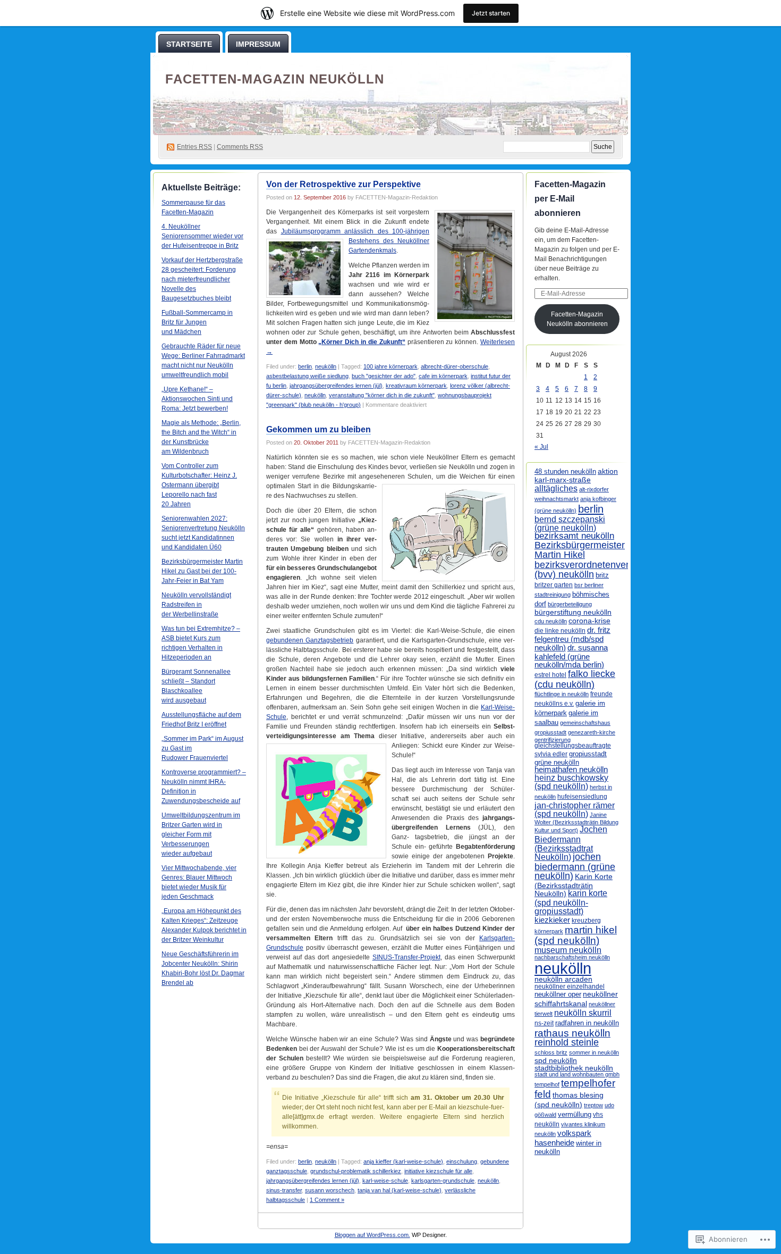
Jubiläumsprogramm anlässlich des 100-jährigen (355, 231)
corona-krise (589, 620)
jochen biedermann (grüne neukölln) (574, 866)
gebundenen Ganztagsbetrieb (309, 640)
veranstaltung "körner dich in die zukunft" (382, 395)
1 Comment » (327, 1200)
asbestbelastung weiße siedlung (307, 376)
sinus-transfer (284, 1190)
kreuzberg (586, 920)
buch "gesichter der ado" (383, 376)
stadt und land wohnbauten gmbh (576, 1074)
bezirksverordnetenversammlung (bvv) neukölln (603, 569)
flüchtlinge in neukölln (561, 694)
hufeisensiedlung (582, 796)
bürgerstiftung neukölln (573, 612)
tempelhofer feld (574, 1088)
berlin (305, 366)
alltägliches (556, 488)
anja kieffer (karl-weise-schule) (403, 1161)
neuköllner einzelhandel (569, 986)
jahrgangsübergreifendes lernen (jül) (336, 385)
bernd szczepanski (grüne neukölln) (569, 523)
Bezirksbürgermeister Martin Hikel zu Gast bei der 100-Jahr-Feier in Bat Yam (202, 571)
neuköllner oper (557, 994)
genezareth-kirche (591, 732)
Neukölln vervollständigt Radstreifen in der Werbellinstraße (196, 604)
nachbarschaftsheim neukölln (572, 957)
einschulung (461, 1161)
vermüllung (574, 1114)
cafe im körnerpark (443, 376)
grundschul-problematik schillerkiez (355, 1171)
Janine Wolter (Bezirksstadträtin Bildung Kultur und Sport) (576, 823)
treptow (593, 1105)
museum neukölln (567, 950)
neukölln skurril (583, 1012)
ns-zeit (544, 1023)
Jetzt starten (491, 13)
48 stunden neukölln (565, 471)
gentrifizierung (552, 740)
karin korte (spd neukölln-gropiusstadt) (570, 902)
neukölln (325, 366)
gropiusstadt (588, 754)
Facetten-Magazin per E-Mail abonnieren (570, 199)
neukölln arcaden (563, 979)
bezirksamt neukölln (574, 536)
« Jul (541, 446)
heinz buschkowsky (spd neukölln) (571, 782)
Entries (194, 147)
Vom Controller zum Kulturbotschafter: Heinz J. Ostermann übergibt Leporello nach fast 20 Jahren (199, 485)
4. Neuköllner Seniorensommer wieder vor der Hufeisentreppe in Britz (202, 236)
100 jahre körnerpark (390, 366)
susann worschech (329, 1190)
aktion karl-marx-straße (576, 475)
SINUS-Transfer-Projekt (406, 957)
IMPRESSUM (258, 44)
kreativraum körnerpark (416, 385)
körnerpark (548, 931)
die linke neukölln (559, 630)
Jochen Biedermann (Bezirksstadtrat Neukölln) (570, 842)
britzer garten (553, 584)
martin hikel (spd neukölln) (575, 935)
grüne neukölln (556, 762)
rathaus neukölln (572, 1033)
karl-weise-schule (385, 1180)
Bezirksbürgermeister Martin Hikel (579, 550)
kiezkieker (552, 919)
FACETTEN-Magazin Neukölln (274, 79)
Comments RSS (240, 147)
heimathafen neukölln (571, 769)
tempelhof (546, 1084)
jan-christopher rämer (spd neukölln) (574, 809)
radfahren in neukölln (587, 1023)
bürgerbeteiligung (570, 604)
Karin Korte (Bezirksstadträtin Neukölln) (573, 885)
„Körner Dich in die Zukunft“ (361, 342)
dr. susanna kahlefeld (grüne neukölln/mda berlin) (571, 656)
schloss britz (550, 1052)
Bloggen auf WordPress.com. (372, 1235)
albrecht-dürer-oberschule (454, 366)
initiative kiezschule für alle (438, 1171)
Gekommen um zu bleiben (318, 429)
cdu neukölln (550, 621)
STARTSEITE (189, 44)
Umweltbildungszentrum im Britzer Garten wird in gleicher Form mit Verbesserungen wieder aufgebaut (201, 834)
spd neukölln (555, 1060)
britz (602, 575)
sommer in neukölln (594, 1052)
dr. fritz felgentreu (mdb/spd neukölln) (572, 639)
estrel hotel (550, 675)
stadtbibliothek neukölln (573, 1068)
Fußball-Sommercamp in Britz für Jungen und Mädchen (197, 322)
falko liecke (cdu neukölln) (574, 679)
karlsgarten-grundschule (442, 1180)
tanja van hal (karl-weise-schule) (400, 1190)
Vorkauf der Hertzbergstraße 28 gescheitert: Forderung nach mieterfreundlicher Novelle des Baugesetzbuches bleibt (202, 279)
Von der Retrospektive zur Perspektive (343, 184)
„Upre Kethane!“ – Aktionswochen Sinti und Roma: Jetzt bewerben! (197, 399)
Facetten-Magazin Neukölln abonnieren (577, 319)
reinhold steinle (566, 1042)
